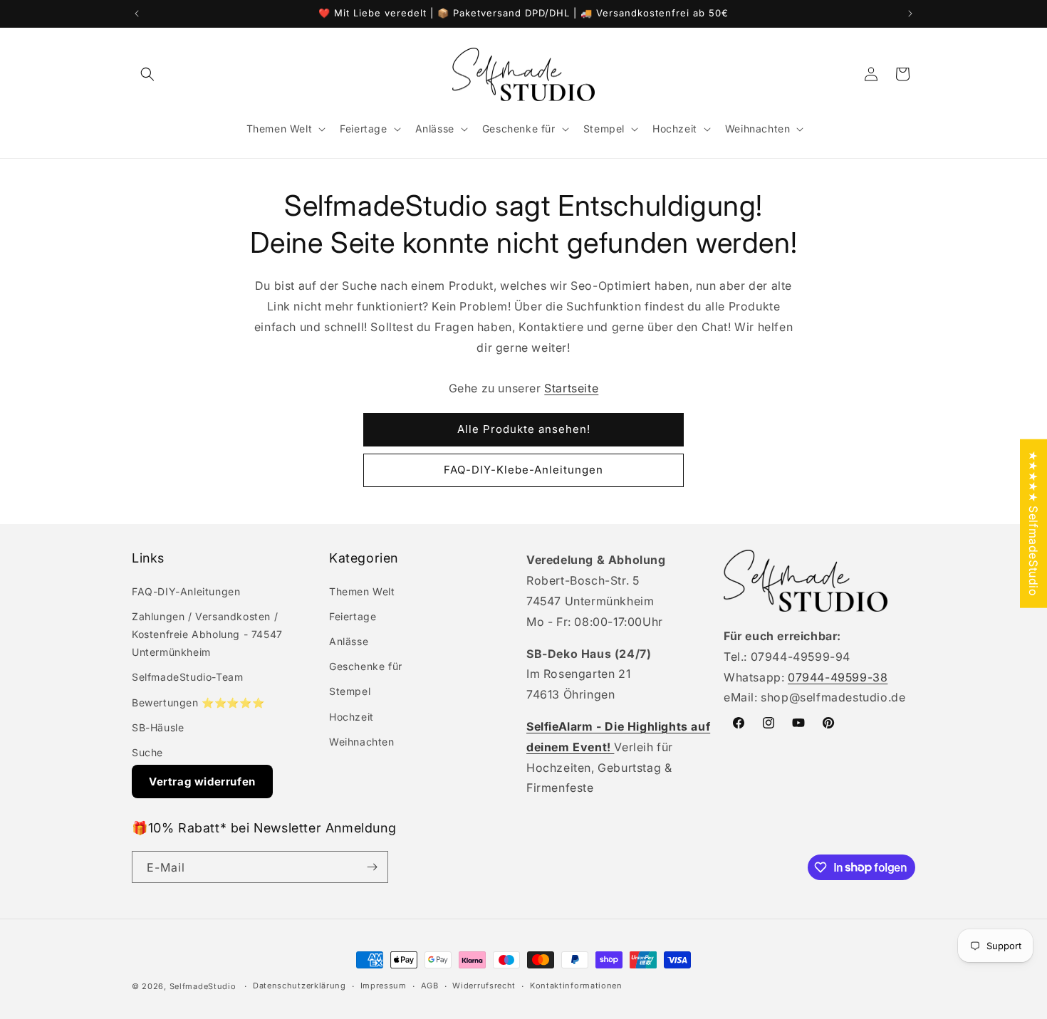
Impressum (383, 986)
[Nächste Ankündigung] (910, 13)
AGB (430, 986)
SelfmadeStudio (203, 986)
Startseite (571, 388)
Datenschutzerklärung (299, 986)
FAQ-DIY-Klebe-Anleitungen (523, 469)
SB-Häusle (158, 727)
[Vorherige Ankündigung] (136, 13)
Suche (147, 752)
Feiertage (352, 616)
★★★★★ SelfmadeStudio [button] (1033, 523)
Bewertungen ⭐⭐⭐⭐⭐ (198, 702)
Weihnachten (362, 742)
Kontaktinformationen (576, 986)
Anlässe (348, 641)
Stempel (349, 691)
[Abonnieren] (371, 867)
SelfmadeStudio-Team (187, 677)
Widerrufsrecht (484, 986)
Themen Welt (362, 591)
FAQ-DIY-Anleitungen (186, 591)
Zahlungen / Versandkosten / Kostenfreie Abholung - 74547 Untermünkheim (207, 634)
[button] (147, 74)
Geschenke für (365, 666)
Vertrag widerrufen (202, 781)
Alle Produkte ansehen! (523, 429)
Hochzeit (351, 717)
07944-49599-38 (837, 677)
